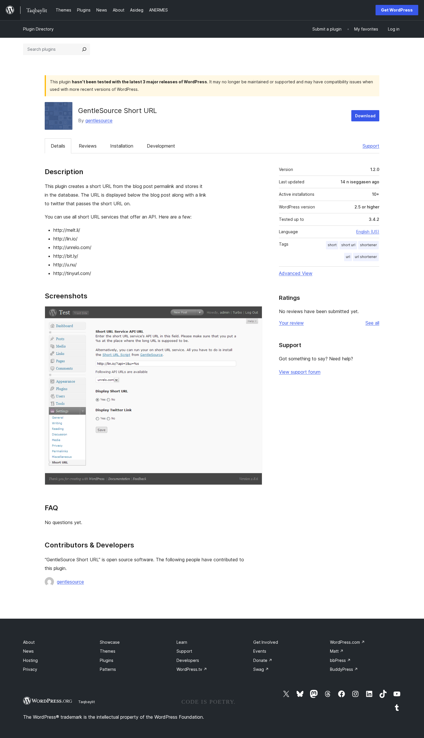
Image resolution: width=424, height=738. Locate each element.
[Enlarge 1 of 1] (254, 314)
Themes (107, 651)
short (332, 245)
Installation (121, 146)
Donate (262, 660)
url (348, 257)
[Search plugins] (84, 49)
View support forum (299, 372)
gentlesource (98, 120)
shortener (368, 245)
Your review (291, 323)
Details (58, 146)
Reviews (88, 146)
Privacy (30, 669)
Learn (182, 642)
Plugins (106, 660)
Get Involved (265, 642)
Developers (188, 660)
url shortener (366, 257)
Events (259, 651)
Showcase (110, 642)
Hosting (30, 660)
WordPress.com (347, 642)
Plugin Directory (38, 29)
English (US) (367, 231)
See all (372, 323)
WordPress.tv (192, 669)
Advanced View (295, 273)
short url (348, 245)
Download (365, 115)
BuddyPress (344, 669)
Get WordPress (397, 9)
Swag (261, 669)
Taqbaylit (86, 701)
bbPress (340, 660)
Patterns (108, 669)
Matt (337, 651)
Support (371, 146)
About (29, 642)
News (28, 651)
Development (161, 146)
